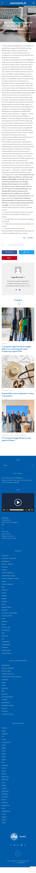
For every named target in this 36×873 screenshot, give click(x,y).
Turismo (4, 820)
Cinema (4, 739)
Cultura (4, 745)
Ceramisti (4, 570)
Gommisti (4, 602)
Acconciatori (5, 556)
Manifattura (5, 794)
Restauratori (5, 636)
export (3, 685)
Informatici (5, 610)
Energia (4, 754)
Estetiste (4, 593)
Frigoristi (4, 599)
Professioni (5, 803)
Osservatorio (5, 797)
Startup (4, 814)
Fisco (3, 762)
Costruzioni (5, 680)
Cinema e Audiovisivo (7, 573)
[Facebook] (11, 845)
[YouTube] (21, 845)
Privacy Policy (5, 532)
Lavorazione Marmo (7, 616)
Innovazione (22, 435)
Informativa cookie (6, 534)
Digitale (4, 581)
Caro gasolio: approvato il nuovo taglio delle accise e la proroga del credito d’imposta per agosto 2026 (16, 348)
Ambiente (4, 728)
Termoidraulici (6, 642)
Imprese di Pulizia (6, 607)
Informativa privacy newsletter (9, 538)
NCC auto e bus (6, 627)
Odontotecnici (6, 630)
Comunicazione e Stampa (8, 576)
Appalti (4, 731)
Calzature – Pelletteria (7, 564)
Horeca (4, 604)
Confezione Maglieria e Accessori (10, 578)
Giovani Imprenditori (7, 697)
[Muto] (29, 510)
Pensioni (4, 800)
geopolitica (5, 694)
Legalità (4, 785)
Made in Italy (5, 791)
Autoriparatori (5, 561)
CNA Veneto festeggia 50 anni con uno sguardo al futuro (16, 439)
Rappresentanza (6, 805)
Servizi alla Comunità (7, 714)
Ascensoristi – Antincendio (9, 558)
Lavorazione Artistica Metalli (9, 613)
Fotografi (4, 596)
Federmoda (5, 688)
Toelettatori (5, 647)
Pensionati (4, 708)
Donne (3, 751)
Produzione (5, 711)
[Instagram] (18, 845)
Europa (4, 757)
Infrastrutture (13, 15)
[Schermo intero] (32, 510)
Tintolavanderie (6, 645)
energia (3, 683)
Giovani (11, 435)
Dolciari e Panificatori (7, 584)
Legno (3, 619)
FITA (3, 691)
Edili (3, 587)
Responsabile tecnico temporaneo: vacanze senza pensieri (18, 394)
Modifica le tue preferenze (8, 536)
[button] (18, 502)
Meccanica (4, 622)
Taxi (3, 639)
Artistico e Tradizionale (8, 668)
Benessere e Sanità (6, 671)
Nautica (4, 624)
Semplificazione (26, 15)
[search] (32, 465)
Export (3, 760)
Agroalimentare (6, 665)
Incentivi (4, 774)
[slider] (17, 509)
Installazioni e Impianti (8, 705)
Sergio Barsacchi (17, 277)
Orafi (3, 633)
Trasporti (18, 16)
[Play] (4, 510)
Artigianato (5, 390)
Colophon (13, 862)
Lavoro (19, 15)
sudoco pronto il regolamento (16, 245)
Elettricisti (4, 590)
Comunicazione (6, 742)
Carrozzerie (5, 567)
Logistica (4, 788)
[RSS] (25, 845)
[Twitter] (14, 845)
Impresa (6, 15)
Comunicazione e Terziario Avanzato (11, 677)
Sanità (3, 808)
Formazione (5, 765)
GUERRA (4, 700)
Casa (3, 737)
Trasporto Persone (6, 653)
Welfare (4, 823)
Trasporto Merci (6, 650)
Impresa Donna (6, 703)
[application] (18, 502)
